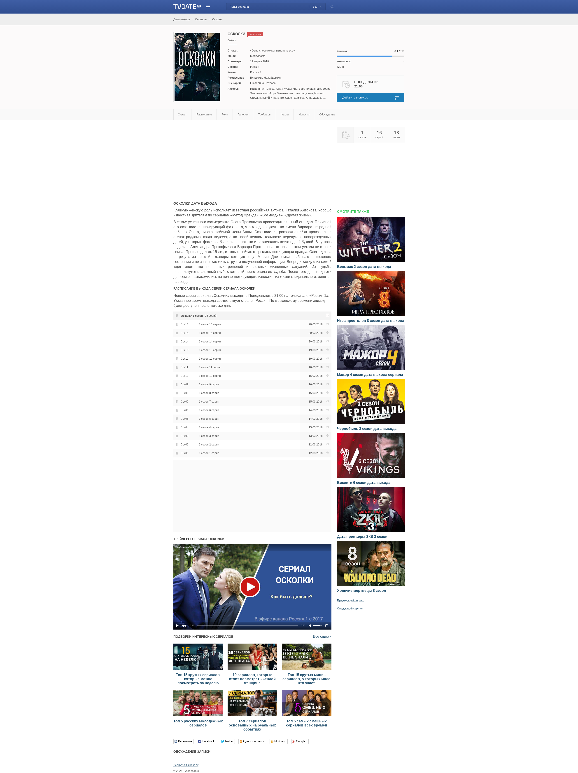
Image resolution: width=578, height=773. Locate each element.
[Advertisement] (211, 158)
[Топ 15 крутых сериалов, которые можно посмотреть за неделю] (198, 669)
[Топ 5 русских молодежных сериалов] (198, 715)
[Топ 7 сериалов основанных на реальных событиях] (252, 715)
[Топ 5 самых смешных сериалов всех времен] (306, 715)
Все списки (322, 636)
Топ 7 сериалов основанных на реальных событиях (252, 725)
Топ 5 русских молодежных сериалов (198, 723)
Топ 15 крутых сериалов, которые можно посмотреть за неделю (198, 679)
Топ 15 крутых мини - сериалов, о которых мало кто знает (306, 679)
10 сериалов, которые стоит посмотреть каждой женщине (252, 679)
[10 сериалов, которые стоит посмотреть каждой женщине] (252, 669)
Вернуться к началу (185, 765)
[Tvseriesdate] (184, 6)
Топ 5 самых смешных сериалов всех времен (306, 723)
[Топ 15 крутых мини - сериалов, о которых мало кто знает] (306, 669)
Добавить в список (355, 97)
